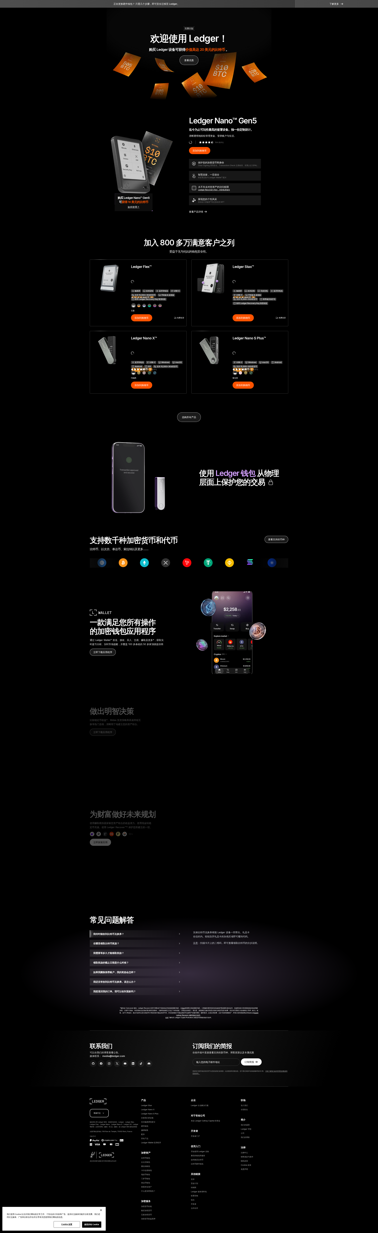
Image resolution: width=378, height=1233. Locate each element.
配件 (143, 1134)
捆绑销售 (144, 1130)
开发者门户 (195, 1136)
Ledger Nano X (147, 1109)
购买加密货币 (146, 1210)
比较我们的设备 (147, 1118)
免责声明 (244, 1169)
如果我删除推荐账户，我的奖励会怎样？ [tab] (114, 972)
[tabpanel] (240, 938)
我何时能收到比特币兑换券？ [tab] (108, 933)
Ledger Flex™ (141, 267)
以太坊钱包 (145, 1162)
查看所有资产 (146, 1187)
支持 (192, 1179)
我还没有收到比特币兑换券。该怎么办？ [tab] (114, 981)
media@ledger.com (113, 1056)
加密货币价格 (146, 1206)
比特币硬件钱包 (197, 1164)
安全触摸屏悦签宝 (148, 1122)
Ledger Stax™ (243, 267)
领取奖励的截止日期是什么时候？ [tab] (111, 962)
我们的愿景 (245, 1125)
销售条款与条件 (247, 1157)
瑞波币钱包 (145, 1174)
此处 (183, 1008)
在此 (166, 1017)
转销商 (193, 1187)
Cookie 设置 (66, 1224)
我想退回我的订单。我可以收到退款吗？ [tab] (114, 991)
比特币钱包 (145, 1158)
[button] (336, 4)
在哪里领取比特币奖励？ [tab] (106, 943)
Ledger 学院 (246, 1129)
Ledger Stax (146, 1105)
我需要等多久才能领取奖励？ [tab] (108, 953)
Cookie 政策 (246, 1165)
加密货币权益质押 (148, 1219)
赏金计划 (194, 1183)
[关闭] (101, 1210)
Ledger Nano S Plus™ (249, 338)
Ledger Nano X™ (144, 338)
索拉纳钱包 (145, 1166)
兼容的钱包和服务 (198, 1155)
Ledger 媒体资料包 (199, 1191)
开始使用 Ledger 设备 (200, 1151)
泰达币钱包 (145, 1183)
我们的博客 (245, 1137)
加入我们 (244, 1105)
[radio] (133, 305)
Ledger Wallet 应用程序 (151, 1142)
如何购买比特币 (197, 1160)
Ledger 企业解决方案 (199, 1105)
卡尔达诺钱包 (146, 1170)
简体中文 (97, 1113)
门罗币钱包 (145, 1178)
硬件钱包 (144, 1126)
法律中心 (244, 1153)
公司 (242, 1133)
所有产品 (144, 1138)
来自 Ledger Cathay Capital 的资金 (205, 1121)
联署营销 (194, 1196)
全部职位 (244, 1109)
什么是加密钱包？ (148, 1191)
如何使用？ (134, 206)
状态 (192, 1200)
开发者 (193, 1204)
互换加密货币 (146, 1215)
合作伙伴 (194, 1208)
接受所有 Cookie (91, 1224)
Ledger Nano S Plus (149, 1114)
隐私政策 (244, 1161)
